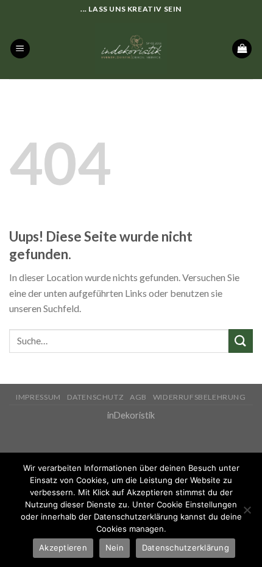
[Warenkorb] (242, 49)
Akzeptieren (63, 547)
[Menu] (20, 49)
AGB (138, 397)
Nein (114, 547)
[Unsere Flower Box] (131, 48)
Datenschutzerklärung (185, 547)
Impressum (38, 397)
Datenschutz (95, 397)
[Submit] (240, 341)
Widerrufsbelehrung (199, 397)
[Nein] (247, 513)
